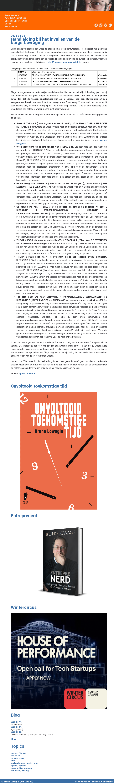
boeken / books (18, 753)
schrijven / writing (20, 770)
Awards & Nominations (15, 18)
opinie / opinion (27, 373)
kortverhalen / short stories (25, 763)
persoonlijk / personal (21, 768)
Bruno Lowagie (12, 15)
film (13, 760)
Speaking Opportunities (16, 21)
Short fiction (11, 27)
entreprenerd (17, 758)
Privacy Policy (82, 781)
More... (14, 739)
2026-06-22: (16, 732)
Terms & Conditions (102, 781)
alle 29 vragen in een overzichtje (64, 62)
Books (8, 24)
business (15, 755)
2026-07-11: (16, 722)
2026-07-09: (16, 727)
